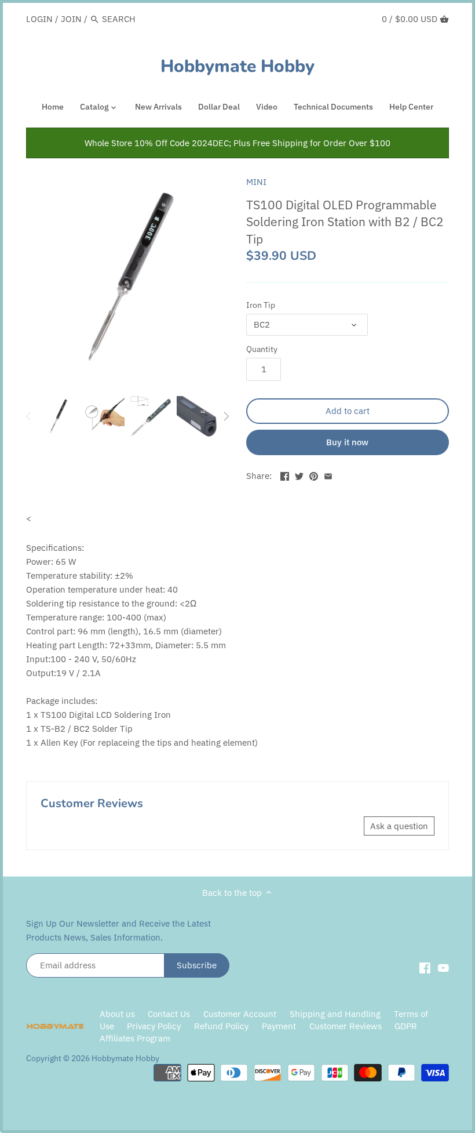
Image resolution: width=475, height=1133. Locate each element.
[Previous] (29, 416)
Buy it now (347, 442)
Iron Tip (260, 305)
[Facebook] (424, 967)
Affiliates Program (135, 1038)
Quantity (261, 349)
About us (117, 1013)
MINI (256, 181)
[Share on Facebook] (284, 474)
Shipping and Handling (335, 1013)
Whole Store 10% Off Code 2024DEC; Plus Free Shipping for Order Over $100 (237, 142)
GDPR (405, 1026)
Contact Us (169, 1013)
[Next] (226, 416)
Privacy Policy (155, 1026)
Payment (279, 1026)
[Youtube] (443, 967)
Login (39, 18)
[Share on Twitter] (299, 474)
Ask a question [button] (399, 825)
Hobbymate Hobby (237, 66)
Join (71, 18)
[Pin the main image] (313, 474)
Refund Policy (221, 1026)
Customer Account (239, 1013)
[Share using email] (328, 474)
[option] (58, 416)
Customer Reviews (345, 1026)
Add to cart (348, 410)
